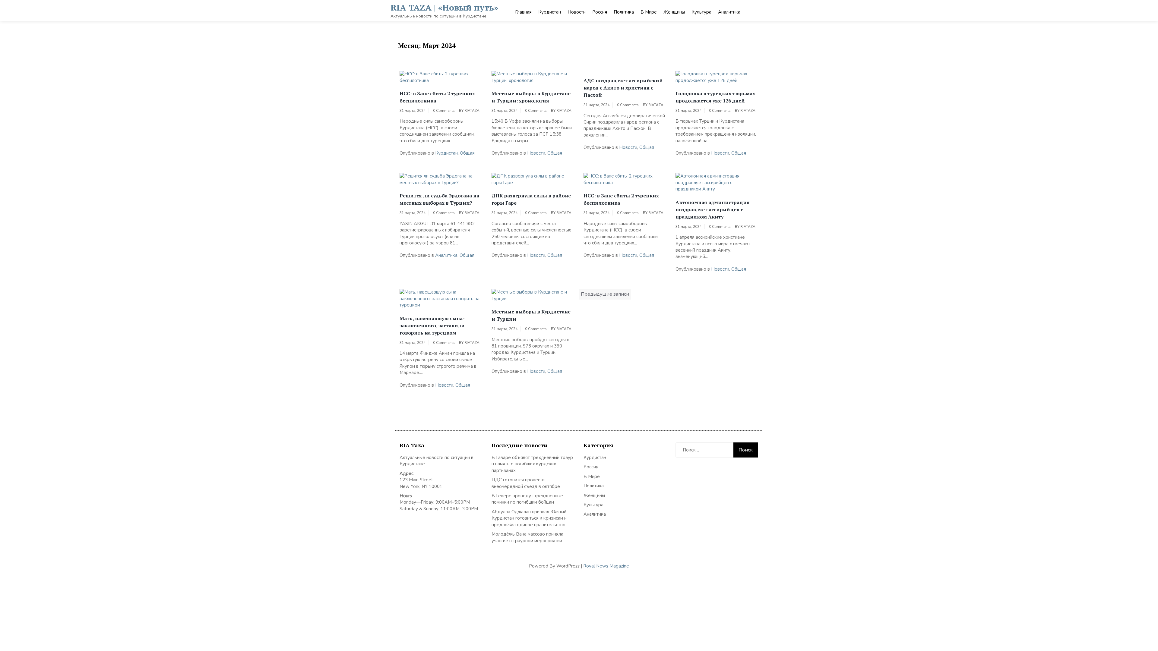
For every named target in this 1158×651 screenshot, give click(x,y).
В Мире (649, 12)
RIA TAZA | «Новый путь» (444, 7)
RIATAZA (471, 110)
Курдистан (549, 12)
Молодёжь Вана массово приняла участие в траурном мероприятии (527, 537)
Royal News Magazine (606, 566)
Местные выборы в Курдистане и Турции (531, 315)
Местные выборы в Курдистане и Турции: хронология (531, 97)
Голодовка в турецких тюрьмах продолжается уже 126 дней (715, 97)
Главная (523, 12)
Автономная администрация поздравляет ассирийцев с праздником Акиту (713, 209)
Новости (577, 12)
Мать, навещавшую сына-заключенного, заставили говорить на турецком (432, 325)
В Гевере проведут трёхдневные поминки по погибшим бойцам (527, 499)
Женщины (674, 12)
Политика (624, 12)
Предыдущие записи (605, 294)
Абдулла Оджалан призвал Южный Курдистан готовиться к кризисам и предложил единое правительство (529, 518)
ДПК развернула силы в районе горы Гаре (531, 199)
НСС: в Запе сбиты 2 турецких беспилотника (437, 97)
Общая (467, 153)
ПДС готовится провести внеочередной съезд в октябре (526, 483)
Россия (599, 12)
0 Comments (444, 110)
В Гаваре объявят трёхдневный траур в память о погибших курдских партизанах (532, 463)
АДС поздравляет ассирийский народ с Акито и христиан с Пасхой (623, 87)
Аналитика (729, 12)
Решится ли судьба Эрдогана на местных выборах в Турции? (439, 199)
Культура (701, 12)
